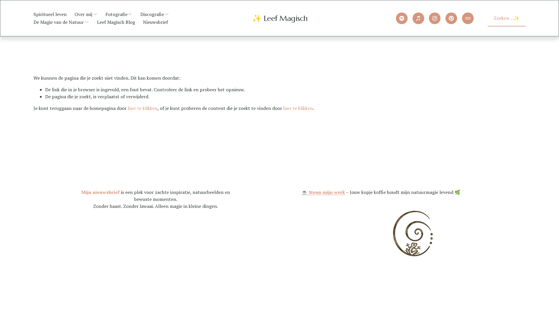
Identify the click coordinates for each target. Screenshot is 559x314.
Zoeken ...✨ (506, 18)
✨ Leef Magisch (280, 18)
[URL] (468, 18)
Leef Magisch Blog (116, 22)
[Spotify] (402, 18)
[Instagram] (435, 18)
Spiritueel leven (50, 14)
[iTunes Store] (418, 18)
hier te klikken (143, 108)
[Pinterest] (451, 18)
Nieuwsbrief (155, 22)
